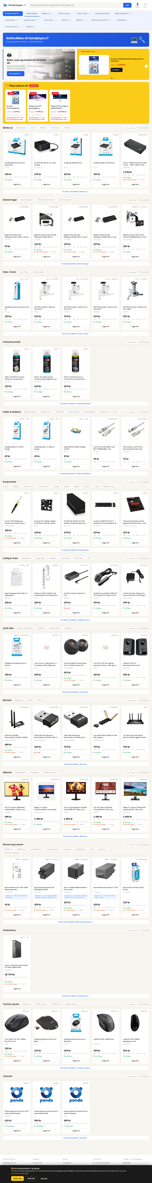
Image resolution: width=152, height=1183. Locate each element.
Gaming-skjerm (20, 772)
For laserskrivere (53, 849)
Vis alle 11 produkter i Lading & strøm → (76, 620)
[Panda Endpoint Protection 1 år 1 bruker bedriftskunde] (17, 1107)
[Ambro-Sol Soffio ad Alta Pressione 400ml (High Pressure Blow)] (46, 373)
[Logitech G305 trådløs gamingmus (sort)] (135, 1036)
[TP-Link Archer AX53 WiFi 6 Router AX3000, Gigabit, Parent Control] (135, 732)
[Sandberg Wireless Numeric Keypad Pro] (17, 160)
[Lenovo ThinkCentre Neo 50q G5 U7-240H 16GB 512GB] (17, 963)
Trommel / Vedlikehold (12, 853)
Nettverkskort (19, 700)
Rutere (30, 700)
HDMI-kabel (60, 412)
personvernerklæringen (19, 1173)
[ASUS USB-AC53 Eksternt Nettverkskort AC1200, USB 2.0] (46, 732)
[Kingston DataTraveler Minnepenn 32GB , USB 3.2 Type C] (17, 232)
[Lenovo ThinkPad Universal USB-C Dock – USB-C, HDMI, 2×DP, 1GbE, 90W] (135, 160)
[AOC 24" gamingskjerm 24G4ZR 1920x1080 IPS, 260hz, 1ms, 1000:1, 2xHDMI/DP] (76, 804)
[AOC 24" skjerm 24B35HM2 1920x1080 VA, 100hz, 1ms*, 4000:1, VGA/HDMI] (17, 804)
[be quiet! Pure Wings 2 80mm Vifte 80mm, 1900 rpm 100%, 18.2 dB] (46, 518)
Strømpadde (66, 558)
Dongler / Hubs (46, 412)
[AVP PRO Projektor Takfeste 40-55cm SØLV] (135, 303)
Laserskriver (67, 849)
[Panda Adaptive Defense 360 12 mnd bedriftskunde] (46, 1107)
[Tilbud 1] (111, 78)
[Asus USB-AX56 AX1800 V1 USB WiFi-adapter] (105, 732)
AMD (6, 486)
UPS (90, 558)
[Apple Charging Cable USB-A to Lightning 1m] (17, 589)
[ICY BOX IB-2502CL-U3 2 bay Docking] (46, 160)
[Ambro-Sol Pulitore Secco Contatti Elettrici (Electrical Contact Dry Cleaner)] (76, 373)
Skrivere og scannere (102, 20)
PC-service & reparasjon (101, 1163)
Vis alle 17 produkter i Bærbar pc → (76, 192)
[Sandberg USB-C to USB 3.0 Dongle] (46, 443)
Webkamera (69, 628)
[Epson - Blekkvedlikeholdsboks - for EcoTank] (76, 887)
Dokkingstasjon (21, 128)
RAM (97, 486)
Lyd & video (50, 20)
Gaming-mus (27, 1004)
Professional (55, 128)
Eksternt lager (65, 13)
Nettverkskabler (91, 412)
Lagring (77, 486)
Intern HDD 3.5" (44, 486)
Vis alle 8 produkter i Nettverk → (76, 764)
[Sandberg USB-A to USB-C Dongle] (17, 443)
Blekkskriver (8, 849)
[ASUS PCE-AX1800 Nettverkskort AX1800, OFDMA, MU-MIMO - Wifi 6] (17, 732)
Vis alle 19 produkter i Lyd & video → (76, 692)
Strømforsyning (109, 486)
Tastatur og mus (13, 26)
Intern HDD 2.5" (29, 486)
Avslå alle (31, 1178)
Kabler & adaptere (124, 13)
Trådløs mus (56, 1004)
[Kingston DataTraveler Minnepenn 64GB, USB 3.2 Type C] (76, 232)
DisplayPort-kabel (30, 412)
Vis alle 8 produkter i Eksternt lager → (76, 264)
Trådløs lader (79, 558)
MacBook (43, 128)
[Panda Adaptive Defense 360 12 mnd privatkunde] (76, 1107)
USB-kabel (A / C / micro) (109, 412)
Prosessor (88, 486)
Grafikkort (16, 486)
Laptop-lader (41, 558)
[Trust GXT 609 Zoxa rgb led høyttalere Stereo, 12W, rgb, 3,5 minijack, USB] (105, 660)
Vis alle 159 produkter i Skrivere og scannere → (76, 922)
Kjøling (67, 486)
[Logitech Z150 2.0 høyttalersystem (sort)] (135, 660)
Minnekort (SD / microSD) (47, 200)
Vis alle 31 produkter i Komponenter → (76, 550)
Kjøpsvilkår (127, 1163)
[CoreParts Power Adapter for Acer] (76, 589)
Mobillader (53, 558)
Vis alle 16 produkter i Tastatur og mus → (76, 1068)
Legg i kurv (17, 184)
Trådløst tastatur (71, 1004)
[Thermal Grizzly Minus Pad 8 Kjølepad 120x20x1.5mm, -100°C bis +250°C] (135, 518)
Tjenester (30, 26)
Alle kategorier (13, 13)
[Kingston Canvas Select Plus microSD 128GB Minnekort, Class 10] (135, 232)
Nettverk (67, 20)
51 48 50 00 (37, 1163)
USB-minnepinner (65, 200)
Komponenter (12, 20)
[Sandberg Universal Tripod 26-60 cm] (17, 303)
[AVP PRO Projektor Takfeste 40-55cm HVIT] (105, 303)
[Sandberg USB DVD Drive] (76, 160)
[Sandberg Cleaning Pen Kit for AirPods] (17, 660)
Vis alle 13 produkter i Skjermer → (76, 836)
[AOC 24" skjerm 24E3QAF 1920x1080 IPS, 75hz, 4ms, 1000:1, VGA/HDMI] (105, 804)
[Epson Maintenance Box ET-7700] (105, 887)
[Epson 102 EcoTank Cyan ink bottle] (135, 887)
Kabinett (57, 486)
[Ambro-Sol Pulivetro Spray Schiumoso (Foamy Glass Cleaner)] (17, 373)
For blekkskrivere (36, 849)
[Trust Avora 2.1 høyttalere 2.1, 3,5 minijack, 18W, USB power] (46, 660)
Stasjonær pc (122, 20)
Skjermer (81, 20)
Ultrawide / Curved (50, 772)
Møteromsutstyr (55, 628)
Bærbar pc (48, 13)
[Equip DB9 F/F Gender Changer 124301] (76, 443)
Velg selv (43, 1178)
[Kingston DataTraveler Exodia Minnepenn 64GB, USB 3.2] (46, 232)
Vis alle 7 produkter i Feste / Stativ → (76, 334)
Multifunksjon (81, 849)
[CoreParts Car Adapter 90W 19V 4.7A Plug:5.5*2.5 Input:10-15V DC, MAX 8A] (105, 589)
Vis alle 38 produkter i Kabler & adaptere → (76, 474)
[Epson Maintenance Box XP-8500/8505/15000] (46, 887)
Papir (92, 849)
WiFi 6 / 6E (41, 700)
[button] (39, 64)
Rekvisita (102, 849)
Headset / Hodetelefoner (25, 628)
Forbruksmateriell (102, 13)
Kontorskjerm (35, 772)
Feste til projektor (39, 272)
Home (33, 128)
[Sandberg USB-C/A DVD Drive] (105, 160)
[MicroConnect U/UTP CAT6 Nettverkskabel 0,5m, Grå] (135, 443)
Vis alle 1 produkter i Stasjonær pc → (76, 996)
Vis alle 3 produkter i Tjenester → (76, 1138)
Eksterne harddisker (27, 200)
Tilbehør (67, 128)
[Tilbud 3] (114, 78)
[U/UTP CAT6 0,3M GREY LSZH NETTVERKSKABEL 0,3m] (105, 443)
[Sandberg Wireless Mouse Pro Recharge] (76, 1036)
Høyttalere (41, 628)
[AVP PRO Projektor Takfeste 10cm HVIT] (46, 303)
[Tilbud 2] (113, 78)
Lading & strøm (32, 20)
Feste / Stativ (84, 13)
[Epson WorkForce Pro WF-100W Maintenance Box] (17, 887)
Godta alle (17, 1178)
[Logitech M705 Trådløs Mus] (105, 1036)
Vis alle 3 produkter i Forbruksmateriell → (76, 404)
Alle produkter (32, 13)
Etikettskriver (22, 849)
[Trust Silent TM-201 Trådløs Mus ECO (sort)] (17, 1036)
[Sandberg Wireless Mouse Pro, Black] (46, 1036)
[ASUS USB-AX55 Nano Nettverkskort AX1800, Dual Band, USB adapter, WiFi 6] (76, 732)
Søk (127, 5)
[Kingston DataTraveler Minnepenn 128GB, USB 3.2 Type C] (105, 232)
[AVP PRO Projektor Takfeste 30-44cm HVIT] (76, 303)
